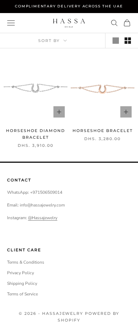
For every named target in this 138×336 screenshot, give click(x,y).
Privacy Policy (20, 273)
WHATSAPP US (15, 320)
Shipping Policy (22, 283)
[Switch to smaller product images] (128, 40)
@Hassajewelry (42, 218)
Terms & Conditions (25, 262)
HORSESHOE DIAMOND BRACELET (35, 134)
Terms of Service (22, 294)
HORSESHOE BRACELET (103, 130)
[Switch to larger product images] (116, 40)
